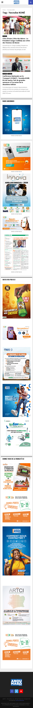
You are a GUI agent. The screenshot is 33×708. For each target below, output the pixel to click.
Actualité (5, 36)
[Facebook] (12, 691)
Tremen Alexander (19, 700)
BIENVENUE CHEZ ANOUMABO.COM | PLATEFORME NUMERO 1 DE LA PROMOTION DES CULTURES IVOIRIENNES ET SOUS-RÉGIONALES (15, 705)
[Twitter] (16, 691)
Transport (10, 73)
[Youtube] (21, 691)
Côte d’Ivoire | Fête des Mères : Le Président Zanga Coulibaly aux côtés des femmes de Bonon (16, 40)
